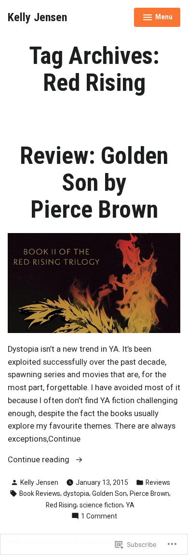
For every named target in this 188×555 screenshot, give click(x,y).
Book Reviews (39, 493)
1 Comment (99, 516)
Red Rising (61, 505)
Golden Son (109, 493)
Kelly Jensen (37, 17)
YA (130, 505)
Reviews (158, 482)
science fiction (101, 505)
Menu (157, 18)
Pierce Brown (149, 493)
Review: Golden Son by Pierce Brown (94, 182)
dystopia (76, 493)
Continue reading (39, 461)
